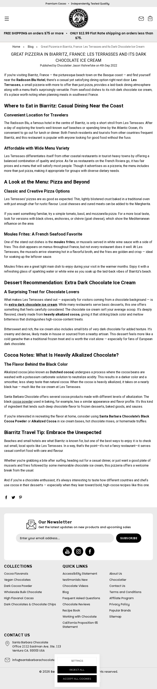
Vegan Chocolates (17, 580)
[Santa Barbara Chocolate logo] (78, 18)
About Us (115, 574)
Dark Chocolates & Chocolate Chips (30, 604)
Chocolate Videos (75, 586)
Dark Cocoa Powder (18, 586)
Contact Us (117, 586)
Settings (77, 660)
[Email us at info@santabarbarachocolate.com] (141, 18)
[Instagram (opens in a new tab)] (78, 551)
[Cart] (150, 19)
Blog (66, 592)
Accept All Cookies (77, 678)
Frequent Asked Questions (81, 598)
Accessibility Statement (80, 574)
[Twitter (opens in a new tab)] (13, 497)
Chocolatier (117, 580)
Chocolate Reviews (76, 604)
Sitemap (115, 617)
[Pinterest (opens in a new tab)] (20, 497)
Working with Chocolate (80, 617)
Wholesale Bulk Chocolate (23, 592)
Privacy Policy (119, 604)
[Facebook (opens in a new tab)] (6, 497)
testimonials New (75, 580)
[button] (5, 18)
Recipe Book (71, 610)
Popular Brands (120, 610)
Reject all (77, 669)
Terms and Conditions (125, 592)
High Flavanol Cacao (19, 598)
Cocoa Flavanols (16, 574)
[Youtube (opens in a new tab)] (67, 551)
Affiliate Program (121, 598)
